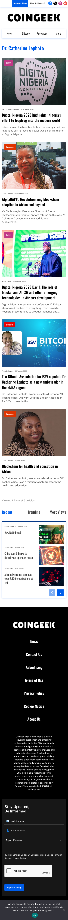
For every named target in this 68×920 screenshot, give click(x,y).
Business (9, 324)
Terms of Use (34, 680)
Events (8, 62)
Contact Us (34, 654)
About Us (34, 719)
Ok (34, 915)
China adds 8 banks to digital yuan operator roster (18, 556)
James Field (8, 547)
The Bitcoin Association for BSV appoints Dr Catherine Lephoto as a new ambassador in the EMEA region (34, 382)
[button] (52, 592)
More (58, 33)
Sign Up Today (14, 887)
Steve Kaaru (6, 281)
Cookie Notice (34, 706)
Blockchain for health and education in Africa (30, 468)
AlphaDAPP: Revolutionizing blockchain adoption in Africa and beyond (30, 202)
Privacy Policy (34, 693)
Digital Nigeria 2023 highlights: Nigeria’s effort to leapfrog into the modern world (31, 117)
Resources (42, 33)
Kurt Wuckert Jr (10, 526)
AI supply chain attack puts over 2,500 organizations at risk (18, 579)
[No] (64, 910)
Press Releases (7, 371)
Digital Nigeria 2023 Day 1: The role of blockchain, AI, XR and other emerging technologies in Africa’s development (29, 292)
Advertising (34, 667)
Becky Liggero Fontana (10, 109)
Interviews (10, 147)
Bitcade (26, 33)
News (9, 33)
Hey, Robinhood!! (37, 3)
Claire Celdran (7, 193)
